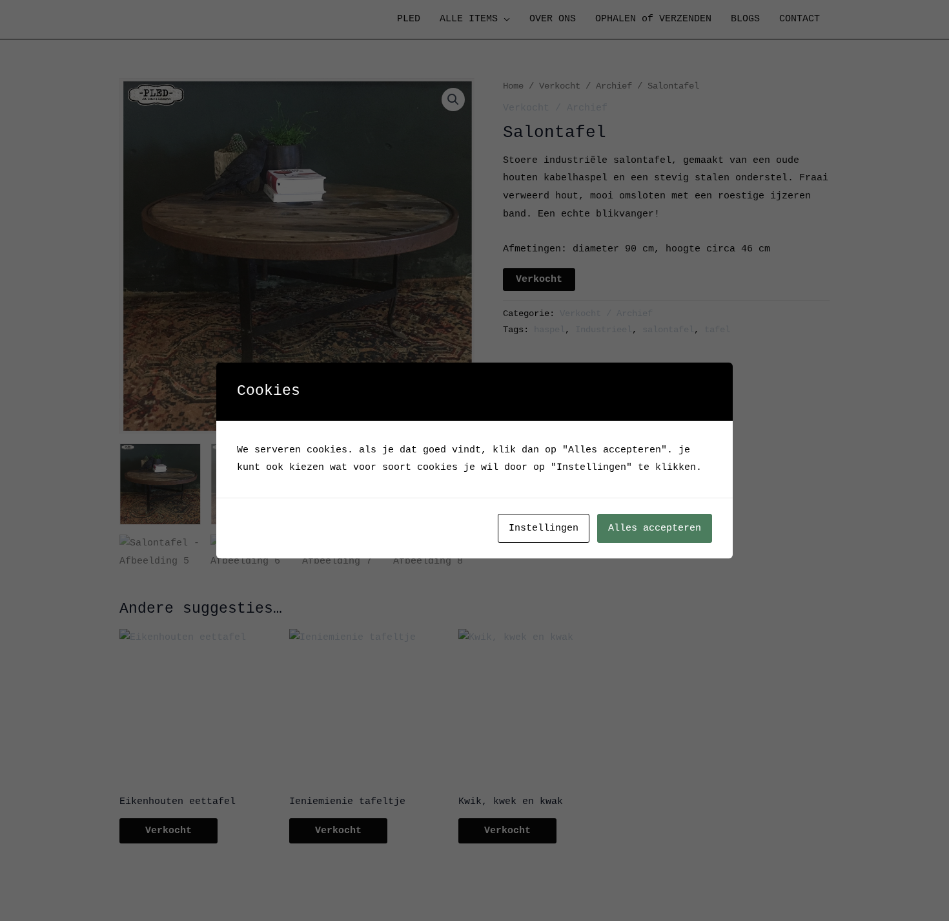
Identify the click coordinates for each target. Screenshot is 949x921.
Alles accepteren (654, 528)
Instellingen (543, 528)
